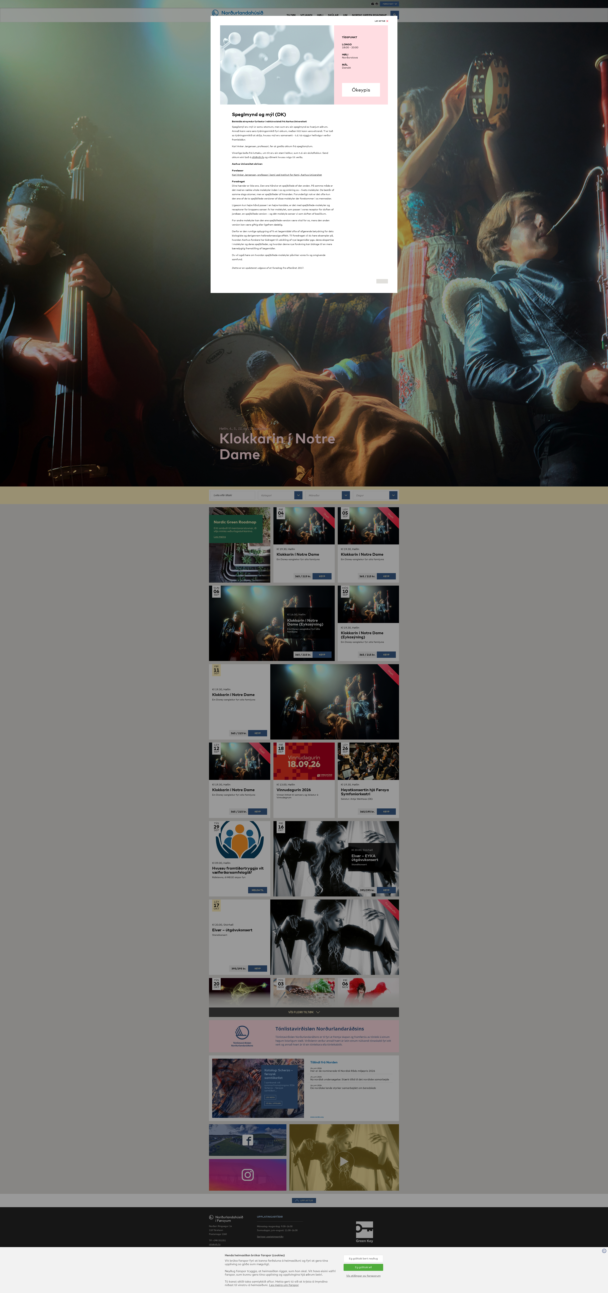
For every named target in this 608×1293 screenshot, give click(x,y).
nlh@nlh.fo (258, 157)
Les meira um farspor (284, 1285)
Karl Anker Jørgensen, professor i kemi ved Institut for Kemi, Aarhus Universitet (277, 174)
